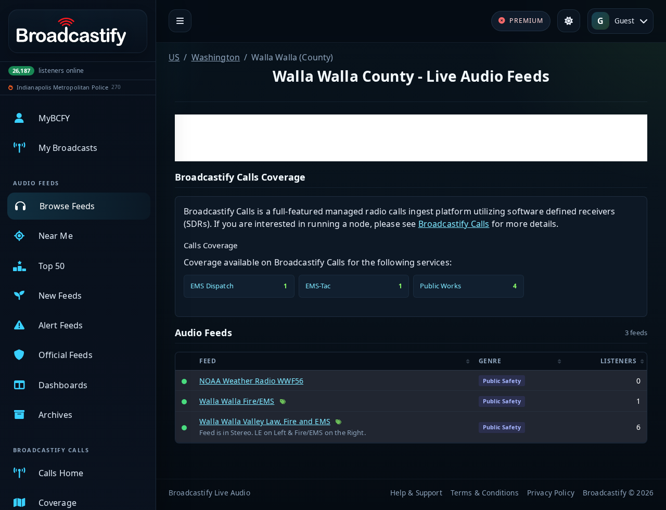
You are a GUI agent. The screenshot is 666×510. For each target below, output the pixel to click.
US (174, 57)
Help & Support (416, 493)
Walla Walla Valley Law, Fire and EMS (264, 421)
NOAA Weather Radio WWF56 (251, 381)
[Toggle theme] (568, 20)
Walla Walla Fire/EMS (236, 401)
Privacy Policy (550, 493)
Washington (215, 57)
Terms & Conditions (485, 493)
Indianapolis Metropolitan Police (62, 87)
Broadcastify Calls (454, 224)
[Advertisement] (411, 137)
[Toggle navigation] (180, 20)
